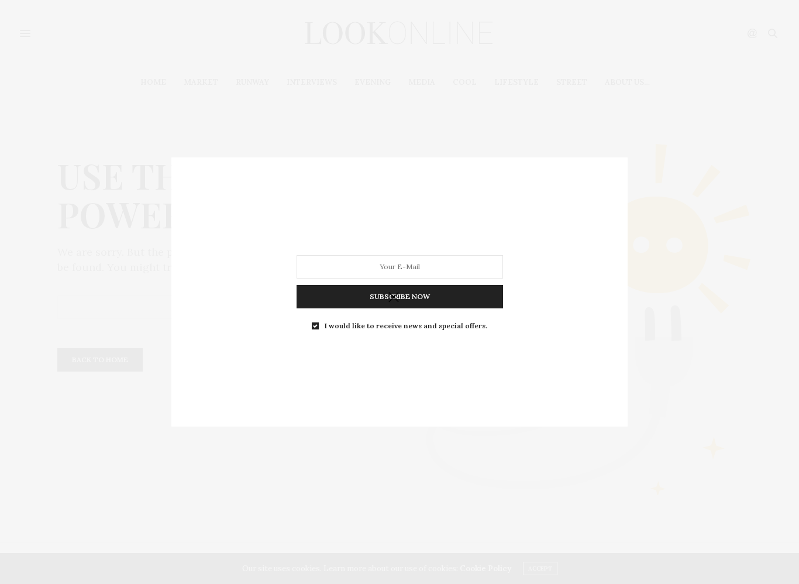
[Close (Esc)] (394, 297)
